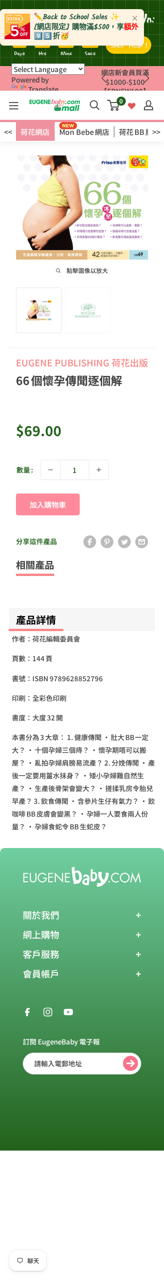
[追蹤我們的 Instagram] (47, 1011)
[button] (146, 78)
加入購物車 (48, 504)
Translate (43, 89)
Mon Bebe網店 (84, 131)
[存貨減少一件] (50, 469)
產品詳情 (36, 619)
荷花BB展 (136, 131)
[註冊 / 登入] (148, 105)
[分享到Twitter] (124, 541)
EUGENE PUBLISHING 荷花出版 (82, 362)
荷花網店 (35, 131)
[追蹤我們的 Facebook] (27, 1011)
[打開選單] (13, 105)
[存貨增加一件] (98, 469)
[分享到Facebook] (89, 541)
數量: (24, 469)
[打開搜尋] (95, 105)
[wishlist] (132, 105)
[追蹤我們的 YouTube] (68, 1011)
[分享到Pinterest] (107, 541)
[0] (113, 105)
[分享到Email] (141, 541)
